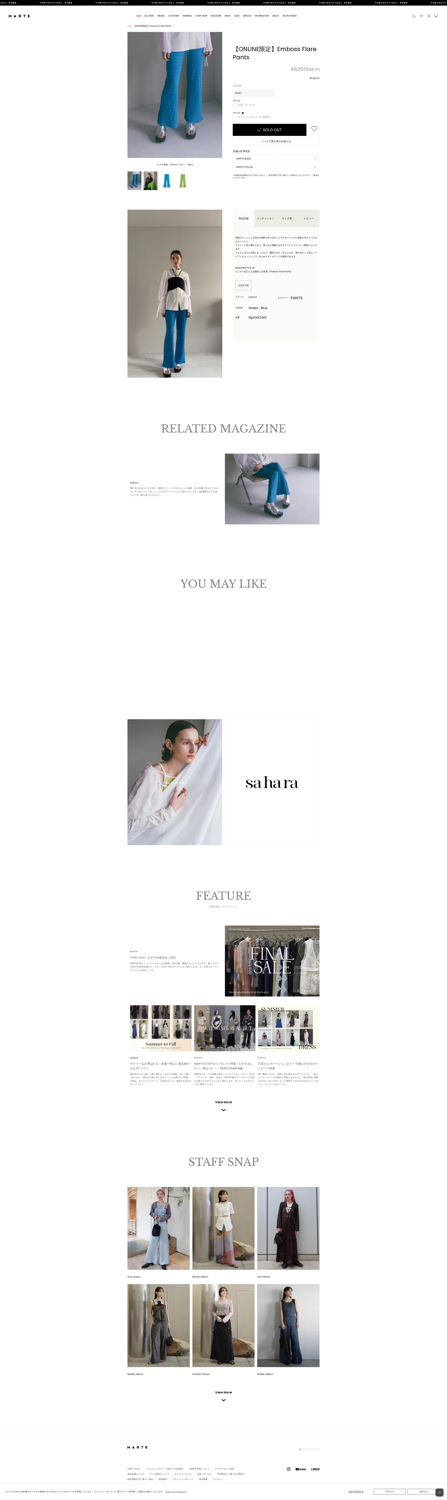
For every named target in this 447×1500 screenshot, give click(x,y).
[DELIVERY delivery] (223, 3)
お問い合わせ (133, 1468)
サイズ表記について (159, 1473)
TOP (129, 25)
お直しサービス (246, 105)
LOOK (236, 15)
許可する (390, 1491)
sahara (258, 297)
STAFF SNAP (201, 15)
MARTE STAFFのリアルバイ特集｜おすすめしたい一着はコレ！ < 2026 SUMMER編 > (223, 1066)
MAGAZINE (216, 15)
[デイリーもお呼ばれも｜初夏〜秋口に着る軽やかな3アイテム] (161, 1028)
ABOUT (275, 15)
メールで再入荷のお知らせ (276, 141)
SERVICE (247, 15)
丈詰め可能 (243, 285)
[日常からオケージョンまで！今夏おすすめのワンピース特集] (289, 1028)
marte (139, 951)
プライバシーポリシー (176, 1491)
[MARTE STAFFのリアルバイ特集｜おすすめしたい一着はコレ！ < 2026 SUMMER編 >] (225, 1028)
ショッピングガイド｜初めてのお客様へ (165, 1468)
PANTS (297, 297)
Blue (135, 674)
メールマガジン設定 (224, 1468)
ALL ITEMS (149, 15)
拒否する (423, 1491)
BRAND (160, 15)
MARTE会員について (199, 1468)
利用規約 (163, 1479)
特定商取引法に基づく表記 (140, 1479)
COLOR (237, 86)
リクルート (218, 1479)
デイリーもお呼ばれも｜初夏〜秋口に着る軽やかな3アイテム (160, 1066)
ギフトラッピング (183, 1473)
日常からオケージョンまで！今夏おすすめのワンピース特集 (288, 1066)
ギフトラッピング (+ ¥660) (254, 117)
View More (223, 1102)
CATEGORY (173, 15)
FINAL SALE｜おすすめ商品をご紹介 (153, 958)
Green (132, 674)
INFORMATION (262, 15)
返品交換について (136, 1473)
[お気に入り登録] (314, 129)
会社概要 (203, 1479)
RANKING (187, 15)
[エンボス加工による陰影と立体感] (272, 489)
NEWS (228, 15)
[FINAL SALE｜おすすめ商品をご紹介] (272, 961)
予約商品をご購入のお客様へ (231, 1473)
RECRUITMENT (290, 15)
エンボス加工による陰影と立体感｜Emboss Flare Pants (263, 271)
